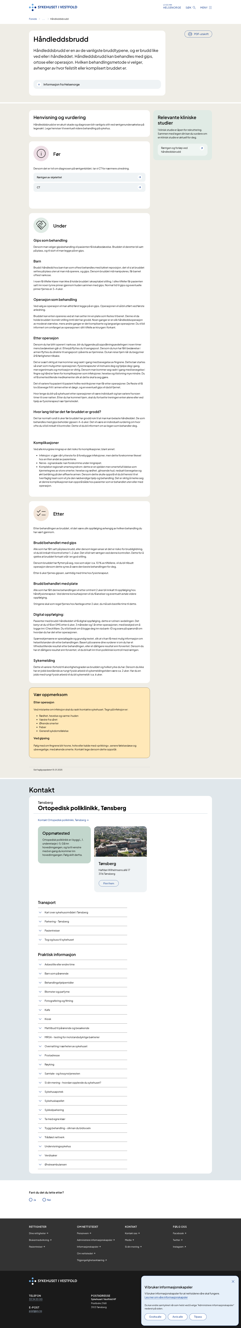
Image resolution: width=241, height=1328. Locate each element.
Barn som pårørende (56, 973)
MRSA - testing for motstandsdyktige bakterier (72, 1037)
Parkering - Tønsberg (57, 921)
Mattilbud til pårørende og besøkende (67, 1028)
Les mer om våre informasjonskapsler (166, 1297)
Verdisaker (51, 1155)
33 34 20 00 (36, 1299)
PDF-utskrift (201, 34)
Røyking (49, 1064)
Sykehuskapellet (54, 1100)
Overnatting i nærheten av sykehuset (66, 1046)
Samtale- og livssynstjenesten (62, 1073)
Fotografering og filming (59, 1000)
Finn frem (108, 883)
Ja (34, 1199)
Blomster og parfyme (57, 991)
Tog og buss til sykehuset (59, 939)
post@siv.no (35, 1310)
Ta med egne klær (55, 1119)
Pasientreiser (52, 930)
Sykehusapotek (54, 1091)
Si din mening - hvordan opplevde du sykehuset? (73, 1082)
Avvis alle (178, 1316)
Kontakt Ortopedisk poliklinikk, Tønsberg (62, 820)
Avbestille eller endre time (60, 964)
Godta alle (155, 1316)
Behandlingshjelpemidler (59, 982)
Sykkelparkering (54, 1109)
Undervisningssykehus (58, 1146)
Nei (49, 1199)
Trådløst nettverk (54, 1137)
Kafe (47, 1009)
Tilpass (198, 1316)
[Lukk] (233, 1281)
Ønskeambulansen (56, 1164)
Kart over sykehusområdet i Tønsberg (66, 912)
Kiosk (48, 1018)
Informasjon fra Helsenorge (62, 84)
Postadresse (52, 1055)
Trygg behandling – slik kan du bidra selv (68, 1128)
